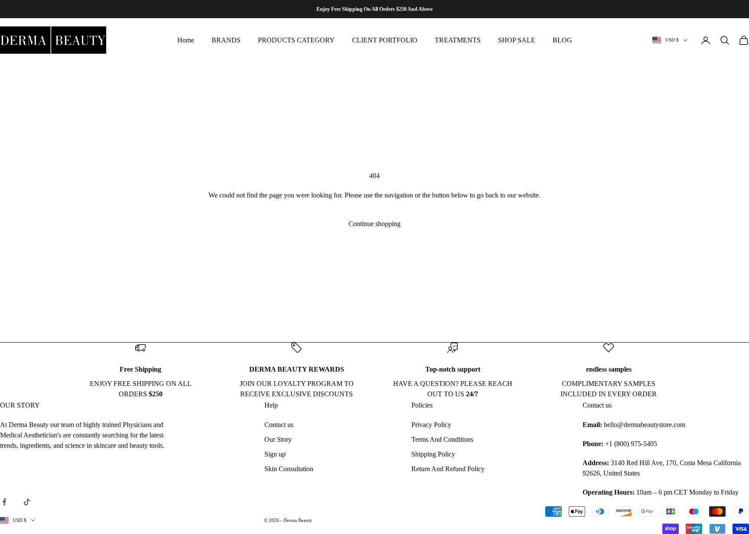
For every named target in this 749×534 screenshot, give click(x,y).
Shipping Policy (433, 454)
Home (185, 40)
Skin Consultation (288, 469)
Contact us (278, 424)
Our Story (278, 439)
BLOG (562, 40)
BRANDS (226, 40)
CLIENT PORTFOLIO (384, 40)
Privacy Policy (431, 424)
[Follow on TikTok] (27, 502)
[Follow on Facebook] (4, 502)
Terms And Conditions (442, 439)
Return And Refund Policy (448, 469)
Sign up (275, 454)
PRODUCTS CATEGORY (296, 40)
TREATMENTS (458, 40)
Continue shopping (374, 223)
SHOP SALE (516, 40)
